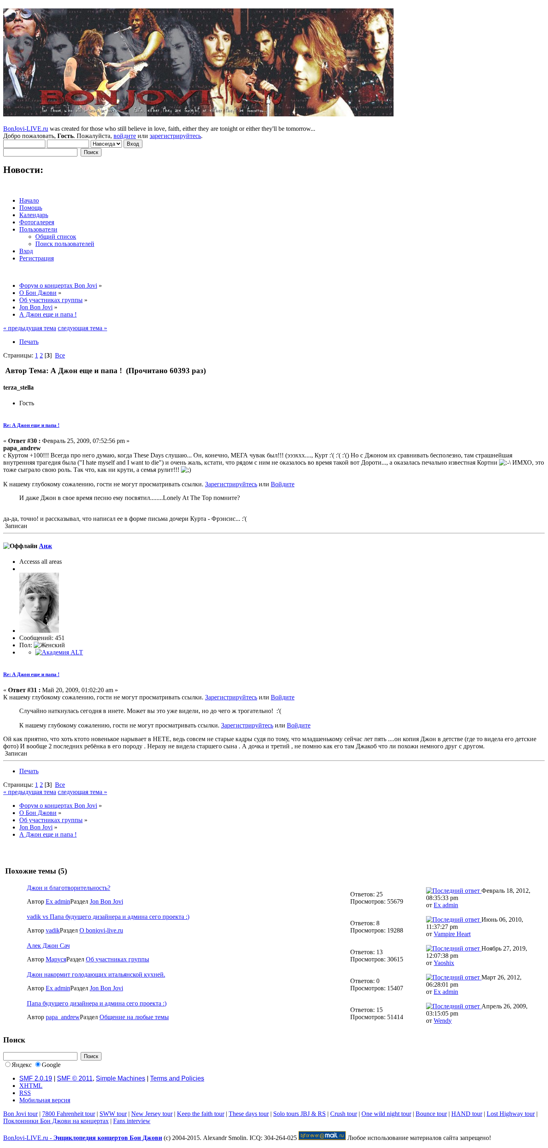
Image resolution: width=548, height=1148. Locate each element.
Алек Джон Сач (48, 945)
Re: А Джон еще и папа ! (31, 425)
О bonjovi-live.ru (101, 930)
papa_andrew (63, 1017)
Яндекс (22, 1064)
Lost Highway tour (511, 1113)
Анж (45, 546)
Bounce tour (431, 1113)
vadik (53, 930)
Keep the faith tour (200, 1113)
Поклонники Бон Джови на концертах (56, 1121)
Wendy (443, 1020)
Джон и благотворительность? (68, 887)
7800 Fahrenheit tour (68, 1113)
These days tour (249, 1113)
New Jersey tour (152, 1113)
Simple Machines (120, 1078)
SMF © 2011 (75, 1078)
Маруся (56, 959)
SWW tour (113, 1113)
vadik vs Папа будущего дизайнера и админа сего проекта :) (108, 916)
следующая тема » (82, 328)
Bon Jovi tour (20, 1113)
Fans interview (131, 1121)
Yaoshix (444, 962)
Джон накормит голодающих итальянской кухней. (96, 974)
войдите (125, 135)
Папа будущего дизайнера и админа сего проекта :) (96, 1003)
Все (60, 355)
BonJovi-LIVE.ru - (82, 1137)
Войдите (282, 484)
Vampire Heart (452, 934)
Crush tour (343, 1113)
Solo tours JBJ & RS (299, 1113)
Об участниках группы (117, 959)
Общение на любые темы (134, 1017)
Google (51, 1064)
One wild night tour (386, 1113)
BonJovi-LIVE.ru (25, 128)
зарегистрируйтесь (175, 135)
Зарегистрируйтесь (231, 484)
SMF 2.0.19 (35, 1078)
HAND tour (466, 1113)
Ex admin (58, 901)
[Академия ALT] (59, 652)
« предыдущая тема (29, 328)
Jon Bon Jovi (106, 901)
